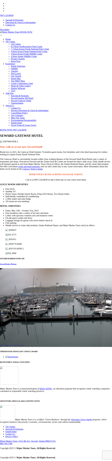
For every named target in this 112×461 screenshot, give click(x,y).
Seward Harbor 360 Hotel (22, 98)
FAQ (13, 91)
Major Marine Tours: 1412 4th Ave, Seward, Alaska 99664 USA (28, 441)
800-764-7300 (6, 443)
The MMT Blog (18, 81)
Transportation (17, 103)
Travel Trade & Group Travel (23, 125)
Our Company (17, 115)
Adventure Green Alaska (81, 419)
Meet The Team (18, 118)
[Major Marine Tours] (10, 32)
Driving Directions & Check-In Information (29, 110)
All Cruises (10, 41)
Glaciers (14, 71)
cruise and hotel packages (29, 166)
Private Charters (18, 59)
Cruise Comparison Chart (22, 83)
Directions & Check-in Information (20, 22)
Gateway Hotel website (32, 169)
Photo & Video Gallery (21, 86)
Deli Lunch (16, 73)
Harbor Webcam (18, 88)
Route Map (16, 78)
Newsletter (4, 29)
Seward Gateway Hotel (21, 100)
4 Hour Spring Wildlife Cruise (24, 56)
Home (8, 39)
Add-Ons (9, 93)
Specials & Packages (14, 20)
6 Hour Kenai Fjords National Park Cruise (29, 51)
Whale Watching (18, 66)
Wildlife (14, 68)
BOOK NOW (26, 32)
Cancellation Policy (19, 113)
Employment (16, 123)
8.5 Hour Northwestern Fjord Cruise (26, 46)
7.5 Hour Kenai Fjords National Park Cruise (30, 49)
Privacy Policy (11, 436)
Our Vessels (16, 76)
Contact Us (10, 25)
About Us (9, 105)
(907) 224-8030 (7, 15)
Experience (10, 64)
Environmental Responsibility (23, 120)
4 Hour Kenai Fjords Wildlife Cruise (26, 54)
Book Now (16, 61)
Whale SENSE (45, 388)
